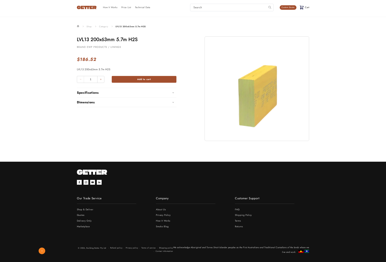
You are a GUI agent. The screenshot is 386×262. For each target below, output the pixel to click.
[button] (304, 7)
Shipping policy (166, 248)
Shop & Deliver (85, 209)
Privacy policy (132, 248)
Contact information (164, 251)
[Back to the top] (42, 251)
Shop (89, 26)
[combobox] (232, 7)
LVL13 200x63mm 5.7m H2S (130, 26)
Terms (238, 220)
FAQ (237, 209)
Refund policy (116, 248)
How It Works (163, 220)
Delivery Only (84, 220)
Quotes (80, 215)
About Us (161, 209)
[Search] (269, 7)
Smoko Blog (162, 226)
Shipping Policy (243, 215)
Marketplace (83, 226)
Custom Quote (288, 7)
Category (103, 26)
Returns (239, 226)
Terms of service (148, 248)
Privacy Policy (163, 215)
